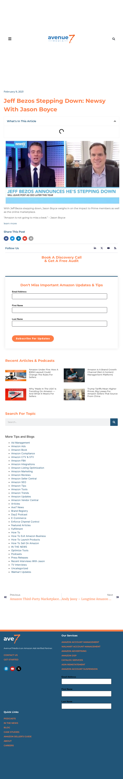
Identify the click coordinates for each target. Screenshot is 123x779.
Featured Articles (21, 525)
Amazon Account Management (80, 642)
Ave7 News (17, 507)
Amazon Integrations (23, 464)
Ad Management (20, 442)
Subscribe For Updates (33, 338)
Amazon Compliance (23, 453)
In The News (11, 723)
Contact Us (11, 655)
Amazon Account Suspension (80, 669)
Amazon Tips (18, 485)
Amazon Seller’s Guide (18, 736)
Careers (9, 745)
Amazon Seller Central (24, 478)
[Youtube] (12, 668)
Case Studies (11, 732)
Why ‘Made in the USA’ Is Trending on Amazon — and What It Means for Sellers (42, 392)
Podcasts (16, 553)
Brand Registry (19, 510)
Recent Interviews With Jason (28, 561)
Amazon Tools (19, 489)
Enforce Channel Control (25, 521)
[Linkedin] (6, 668)
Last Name (17, 319)
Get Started (11, 659)
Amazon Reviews (21, 474)
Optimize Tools (19, 550)
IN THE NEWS (19, 546)
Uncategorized (19, 568)
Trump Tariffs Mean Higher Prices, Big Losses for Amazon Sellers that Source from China (102, 392)
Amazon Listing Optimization (27, 467)
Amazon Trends (20, 492)
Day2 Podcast (19, 514)
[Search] (114, 422)
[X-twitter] (18, 668)
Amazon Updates (21, 496)
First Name (17, 305)
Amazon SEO (18, 482)
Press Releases (19, 557)
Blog (7, 727)
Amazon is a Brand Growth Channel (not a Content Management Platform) (102, 372)
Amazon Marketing (22, 471)
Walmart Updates (21, 571)
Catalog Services (72, 660)
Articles (15, 503)
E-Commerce (18, 518)
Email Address (19, 292)
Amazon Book (19, 449)
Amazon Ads (18, 446)
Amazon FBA (18, 460)
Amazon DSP (69, 655)
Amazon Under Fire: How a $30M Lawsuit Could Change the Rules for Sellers (43, 373)
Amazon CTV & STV (22, 456)
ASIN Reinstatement (73, 664)
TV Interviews (19, 564)
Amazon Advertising (74, 651)
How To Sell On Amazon (25, 543)
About (8, 741)
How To (15, 532)
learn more (10, 223)
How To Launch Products (25, 539)
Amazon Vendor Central (24, 500)
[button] (113, 39)
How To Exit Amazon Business (28, 535)
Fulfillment (17, 528)
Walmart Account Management (81, 646)
